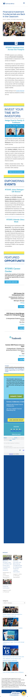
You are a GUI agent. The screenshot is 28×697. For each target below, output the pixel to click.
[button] (25, 675)
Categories (5, 600)
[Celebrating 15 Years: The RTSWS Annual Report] (10, 635)
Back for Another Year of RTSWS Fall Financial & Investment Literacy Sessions (7, 565)
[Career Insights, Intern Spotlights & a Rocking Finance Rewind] (10, 609)
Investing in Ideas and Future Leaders (13, 628)
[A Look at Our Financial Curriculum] (7, 581)
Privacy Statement (14, 694)
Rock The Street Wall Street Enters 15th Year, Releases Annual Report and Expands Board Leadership (13, 658)
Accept (14, 691)
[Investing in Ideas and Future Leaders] (10, 622)
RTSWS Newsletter (17, 19)
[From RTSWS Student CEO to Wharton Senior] (10, 666)
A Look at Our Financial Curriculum (7, 586)
